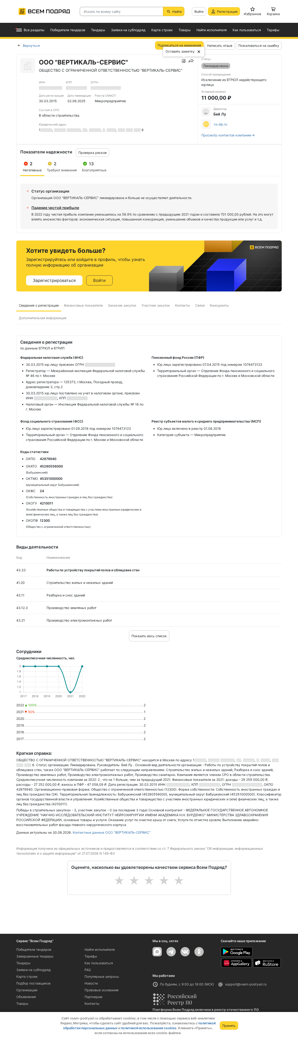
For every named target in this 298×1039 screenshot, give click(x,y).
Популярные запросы (102, 976)
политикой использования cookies (148, 1028)
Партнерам (93, 997)
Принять (229, 1026)
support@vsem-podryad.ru (246, 984)
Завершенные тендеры (35, 956)
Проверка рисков (92, 153)
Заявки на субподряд (33, 970)
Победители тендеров (33, 949)
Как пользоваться (99, 963)
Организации (26, 990)
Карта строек (27, 976)
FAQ (88, 970)
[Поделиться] (191, 61)
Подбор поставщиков (33, 983)
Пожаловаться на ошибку (258, 45)
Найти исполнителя (100, 949)
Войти (198, 12)
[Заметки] (183, 61)
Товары (22, 1003)
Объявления (26, 997)
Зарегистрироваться (54, 280)
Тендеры (23, 963)
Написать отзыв (219, 45)
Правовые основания (102, 990)
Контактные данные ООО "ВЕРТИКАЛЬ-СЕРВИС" (112, 832)
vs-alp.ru (220, 124)
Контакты (92, 1003)
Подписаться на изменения (179, 45)
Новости (91, 983)
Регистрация (227, 12)
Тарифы (91, 956)
